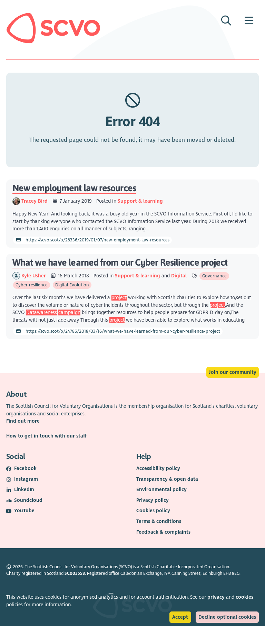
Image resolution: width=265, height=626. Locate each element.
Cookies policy (153, 511)
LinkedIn (24, 489)
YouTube (24, 511)
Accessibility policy (158, 468)
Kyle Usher (34, 276)
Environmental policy (161, 489)
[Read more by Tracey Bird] (16, 201)
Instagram (26, 479)
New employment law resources (74, 188)
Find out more (23, 421)
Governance (214, 276)
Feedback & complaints (163, 532)
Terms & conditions (158, 521)
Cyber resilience (32, 285)
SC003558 (75, 573)
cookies (244, 597)
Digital (179, 276)
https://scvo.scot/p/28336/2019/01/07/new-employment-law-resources (96, 240)
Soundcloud (28, 500)
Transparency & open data (167, 479)
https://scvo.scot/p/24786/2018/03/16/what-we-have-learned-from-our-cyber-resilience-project (122, 331)
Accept (180, 617)
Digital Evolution (72, 285)
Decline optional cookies (227, 617)
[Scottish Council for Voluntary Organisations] (53, 28)
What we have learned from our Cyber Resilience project (119, 262)
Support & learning (140, 201)
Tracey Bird (35, 201)
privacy (216, 597)
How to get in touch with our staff (46, 436)
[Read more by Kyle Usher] (16, 276)
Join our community (232, 372)
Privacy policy (152, 500)
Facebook (25, 468)
